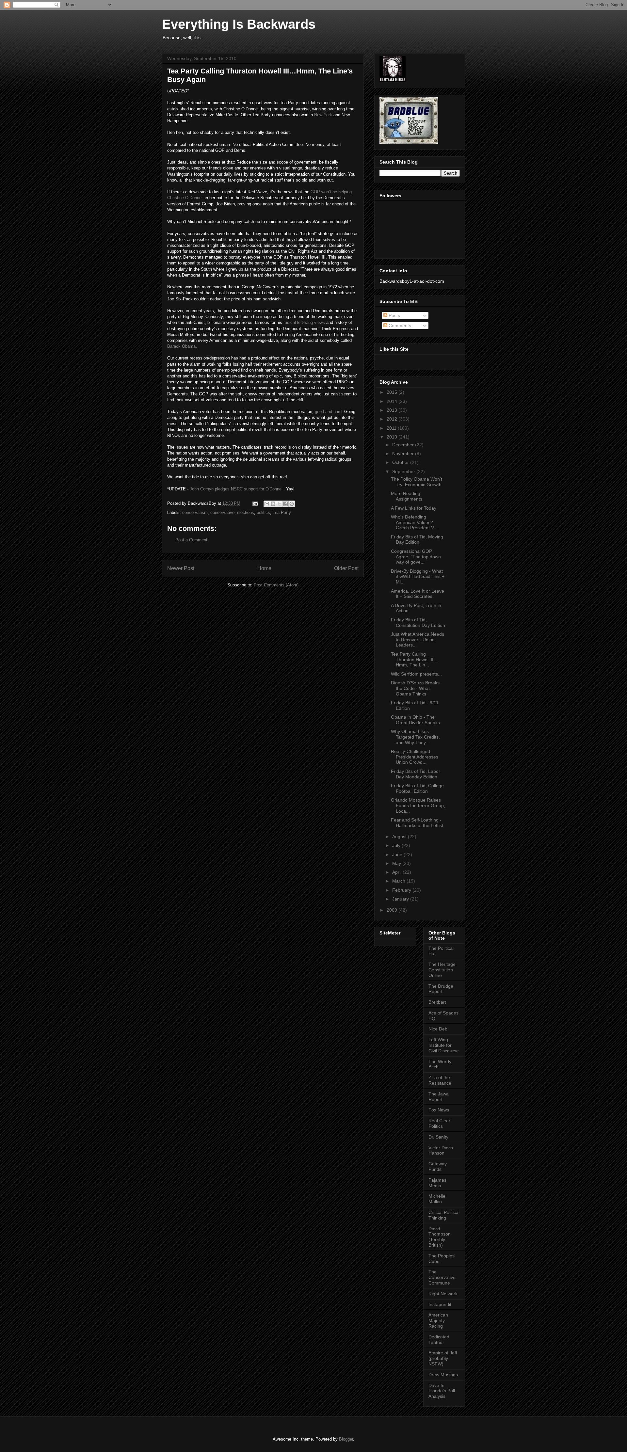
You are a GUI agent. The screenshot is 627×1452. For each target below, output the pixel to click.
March (399, 881)
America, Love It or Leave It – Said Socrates (417, 593)
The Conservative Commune (442, 1277)
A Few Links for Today (413, 508)
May (397, 863)
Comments (399, 325)
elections (245, 512)
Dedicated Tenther (438, 1339)
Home (264, 568)
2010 (392, 436)
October (401, 462)
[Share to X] (279, 504)
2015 (392, 392)
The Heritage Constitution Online (442, 970)
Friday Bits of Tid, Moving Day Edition (417, 539)
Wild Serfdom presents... (416, 674)
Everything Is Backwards (238, 24)
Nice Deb (437, 1028)
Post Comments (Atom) (276, 584)
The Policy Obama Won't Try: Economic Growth (416, 481)
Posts (393, 315)
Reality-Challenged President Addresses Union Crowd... (414, 757)
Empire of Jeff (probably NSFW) (442, 1358)
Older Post (346, 568)
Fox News (438, 1109)
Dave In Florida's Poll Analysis (441, 1391)
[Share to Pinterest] (291, 504)
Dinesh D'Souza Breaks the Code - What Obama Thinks (415, 688)
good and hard (328, 411)
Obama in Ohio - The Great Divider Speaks (415, 719)
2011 (392, 428)
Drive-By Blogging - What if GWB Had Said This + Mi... (417, 576)
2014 (392, 401)
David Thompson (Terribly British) (439, 1237)
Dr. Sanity (438, 1137)
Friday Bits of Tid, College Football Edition (417, 788)
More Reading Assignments (406, 496)
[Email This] (267, 504)
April (397, 872)
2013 (392, 410)
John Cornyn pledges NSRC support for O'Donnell (236, 489)
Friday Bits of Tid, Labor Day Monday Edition (415, 774)
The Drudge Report (440, 988)
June (398, 854)
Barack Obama (181, 346)
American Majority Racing (438, 1320)
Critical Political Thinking (443, 1215)
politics (263, 512)
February (402, 890)
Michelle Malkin (436, 1198)
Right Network (443, 1293)
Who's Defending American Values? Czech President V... (414, 522)
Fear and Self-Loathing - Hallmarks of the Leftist (417, 822)
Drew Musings (443, 1374)
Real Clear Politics (439, 1123)
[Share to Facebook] (285, 504)
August (400, 836)
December (403, 444)
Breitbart (437, 1002)
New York (323, 114)
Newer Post (180, 568)
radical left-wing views (304, 322)
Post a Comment (191, 539)
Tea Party (282, 512)
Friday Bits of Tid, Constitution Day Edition (418, 622)
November (403, 453)
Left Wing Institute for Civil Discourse (443, 1045)
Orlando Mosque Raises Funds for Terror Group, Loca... (418, 805)
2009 (392, 910)
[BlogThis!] (273, 504)
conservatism (195, 512)
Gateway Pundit (437, 1166)
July (397, 845)
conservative (222, 512)
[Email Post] (255, 503)
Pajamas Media (437, 1182)
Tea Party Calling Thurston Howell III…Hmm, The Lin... (415, 659)
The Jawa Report (438, 1096)
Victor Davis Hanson (440, 1150)
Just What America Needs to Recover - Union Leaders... (417, 639)
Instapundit (439, 1304)
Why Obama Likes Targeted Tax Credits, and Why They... (415, 737)
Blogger (346, 1439)
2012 (392, 419)
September (404, 471)
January (401, 899)
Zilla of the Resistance (439, 1080)
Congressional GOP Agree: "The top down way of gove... (416, 557)
